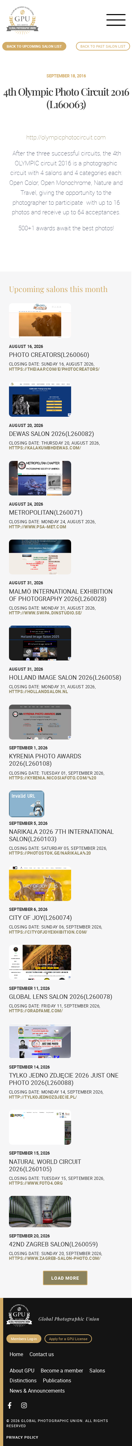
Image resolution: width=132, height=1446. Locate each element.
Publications (57, 1380)
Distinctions (23, 1380)
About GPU (22, 1370)
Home (16, 1354)
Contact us (41, 1354)
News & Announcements (37, 1390)
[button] (65, 1278)
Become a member (62, 1370)
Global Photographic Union (68, 1319)
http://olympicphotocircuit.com (66, 137)
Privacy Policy (22, 1437)
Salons (97, 1370)
